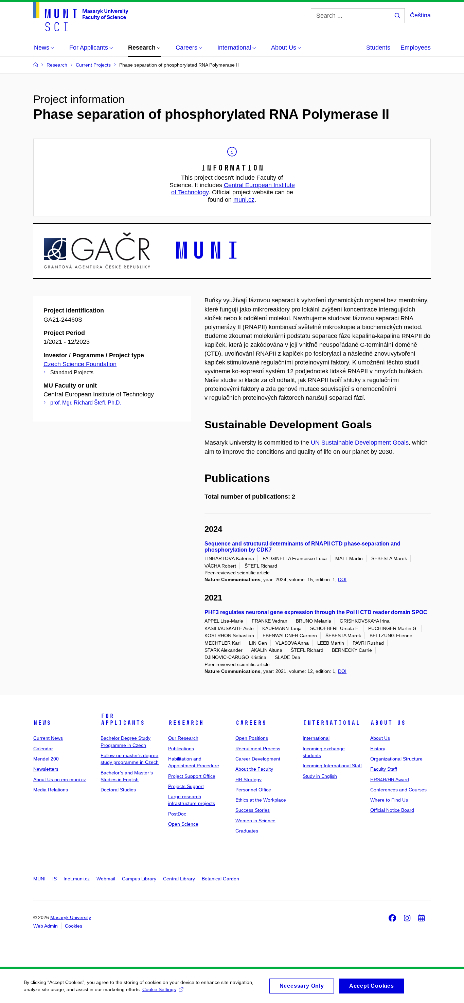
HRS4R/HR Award (389, 779)
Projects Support (186, 786)
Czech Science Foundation (80, 364)
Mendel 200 (46, 759)
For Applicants (123, 719)
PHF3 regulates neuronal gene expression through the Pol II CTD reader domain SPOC (315, 612)
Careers (250, 723)
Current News (48, 738)
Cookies (73, 926)
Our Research (183, 738)
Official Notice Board (392, 810)
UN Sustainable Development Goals (360, 442)
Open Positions (251, 738)
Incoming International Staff (332, 765)
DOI (342, 579)
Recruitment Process (257, 748)
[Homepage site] (80, 16)
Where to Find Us (389, 800)
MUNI (39, 878)
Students (378, 47)
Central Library (179, 878)
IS (54, 878)
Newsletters (45, 769)
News (42, 723)
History (377, 748)
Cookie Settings (159, 989)
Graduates (246, 831)
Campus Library (139, 878)
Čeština (420, 15)
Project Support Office (191, 776)
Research (185, 723)
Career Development (257, 759)
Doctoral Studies (118, 789)
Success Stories (252, 810)
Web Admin (45, 926)
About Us (388, 723)
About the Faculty (254, 769)
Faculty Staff (383, 769)
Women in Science (255, 820)
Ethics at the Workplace (260, 800)
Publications (181, 748)
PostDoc (177, 814)
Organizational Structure (396, 759)
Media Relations (50, 789)
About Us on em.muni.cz (59, 779)
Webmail (105, 878)
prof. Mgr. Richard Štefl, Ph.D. (85, 403)
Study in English (320, 776)
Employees (415, 47)
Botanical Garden (220, 878)
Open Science (183, 824)
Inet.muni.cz (77, 878)
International (331, 723)
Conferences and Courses (398, 789)
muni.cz (243, 199)
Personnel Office (253, 789)
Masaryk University (70, 917)
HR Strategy (248, 779)
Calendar (43, 748)
